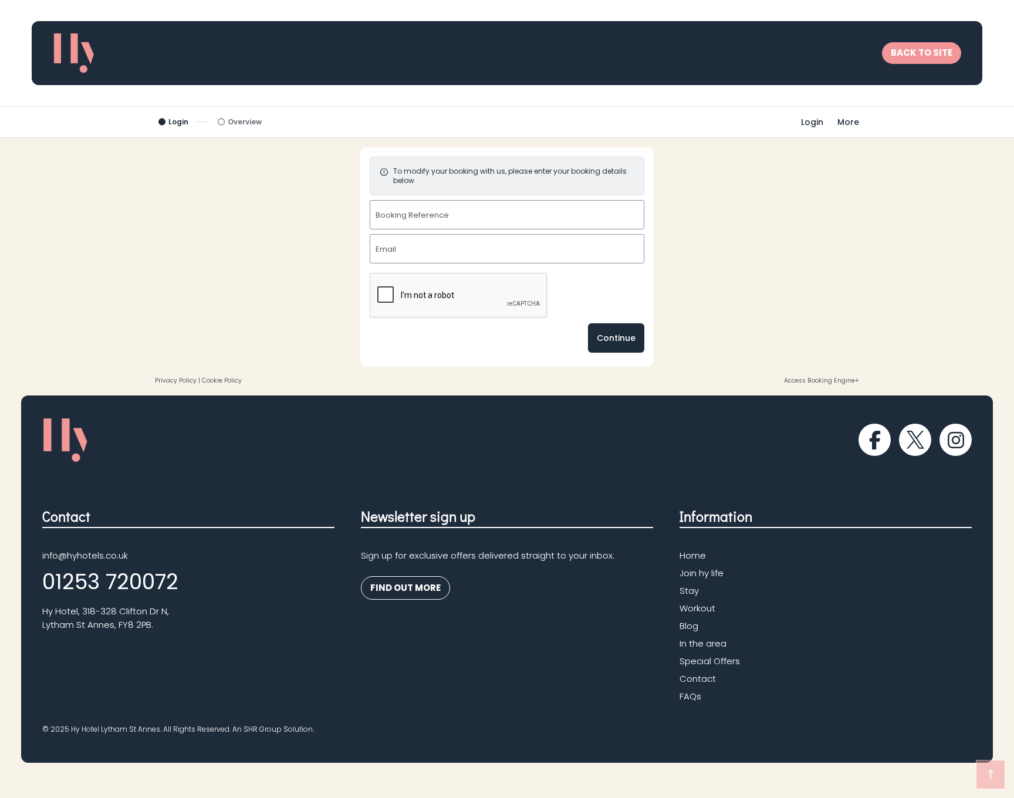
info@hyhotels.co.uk (85, 555)
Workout (697, 609)
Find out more (401, 590)
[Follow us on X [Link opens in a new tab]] (915, 440)
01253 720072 (110, 582)
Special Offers (710, 661)
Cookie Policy (222, 380)
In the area (703, 644)
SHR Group (263, 729)
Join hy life (702, 573)
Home (693, 556)
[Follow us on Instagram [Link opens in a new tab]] (955, 440)
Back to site (921, 52)
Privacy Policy (176, 380)
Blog (689, 626)
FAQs (690, 697)
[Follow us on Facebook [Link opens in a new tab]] (874, 440)
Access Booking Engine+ (821, 380)
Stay (689, 591)
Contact (698, 679)
